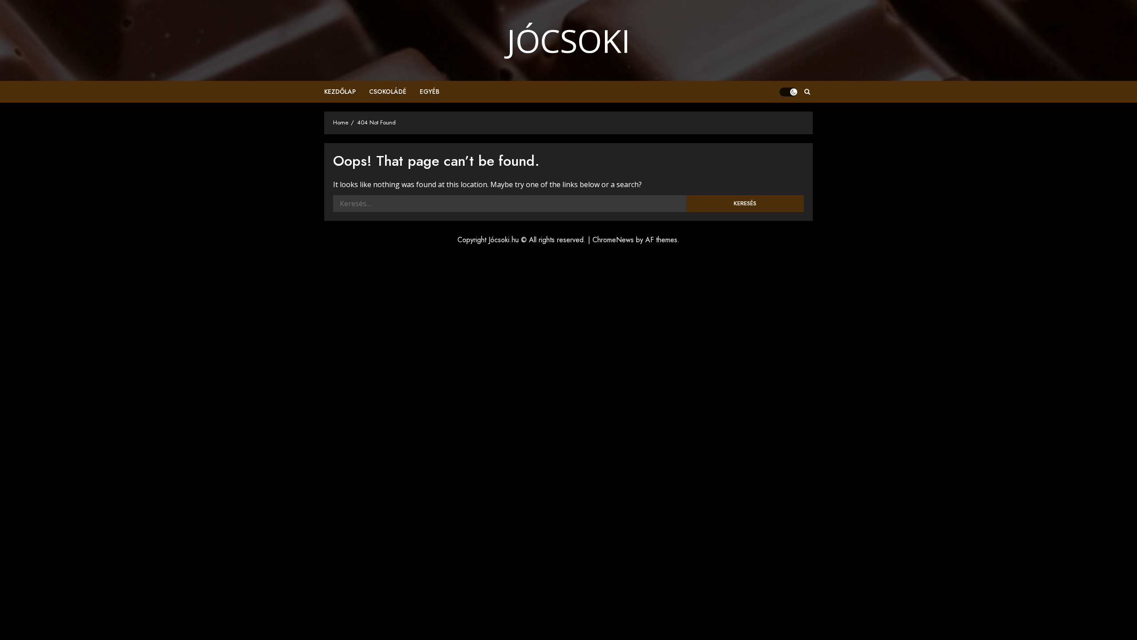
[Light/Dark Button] (788, 92)
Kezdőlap (340, 91)
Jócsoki (568, 40)
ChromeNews (613, 240)
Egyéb (429, 91)
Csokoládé (387, 91)
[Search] (807, 92)
